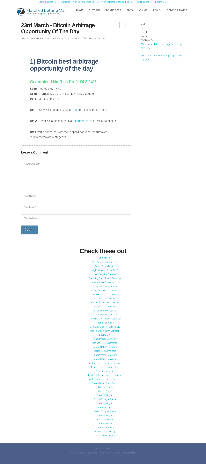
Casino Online (104, 391)
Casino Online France (105, 419)
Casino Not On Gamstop (105, 347)
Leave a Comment (97, 38)
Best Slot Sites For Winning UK (105, 326)
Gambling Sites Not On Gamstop (105, 278)
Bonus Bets (92, 453)
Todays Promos (129, 453)
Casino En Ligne (105, 395)
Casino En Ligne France (104, 411)
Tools (117, 453)
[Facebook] (103, 458)
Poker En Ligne (105, 407)
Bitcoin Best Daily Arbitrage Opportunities (42, 38)
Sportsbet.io (80, 121)
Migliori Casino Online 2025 (105, 270)
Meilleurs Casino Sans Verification (104, 375)
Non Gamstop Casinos (105, 274)
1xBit (75, 109)
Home (72, 453)
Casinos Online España (105, 435)
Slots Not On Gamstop (105, 298)
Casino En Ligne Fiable (105, 399)
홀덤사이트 (104, 258)
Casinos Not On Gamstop (104, 282)
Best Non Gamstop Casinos (104, 302)
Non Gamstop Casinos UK (105, 262)
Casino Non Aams (105, 322)
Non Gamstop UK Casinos (105, 310)
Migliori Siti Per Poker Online (104, 367)
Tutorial (81, 453)
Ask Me (109, 453)
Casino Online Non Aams (105, 359)
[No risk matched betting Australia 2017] (39, 12)
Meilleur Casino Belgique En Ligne (105, 363)
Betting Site (104, 334)
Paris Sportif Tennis (104, 371)
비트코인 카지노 (105, 387)
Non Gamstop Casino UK (105, 294)
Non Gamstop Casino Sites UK (105, 290)
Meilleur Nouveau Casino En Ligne (104, 379)
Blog (102, 453)
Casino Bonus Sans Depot (105, 383)
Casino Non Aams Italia (104, 351)
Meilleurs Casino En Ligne (105, 431)
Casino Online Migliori (105, 266)
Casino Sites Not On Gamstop (105, 331)
